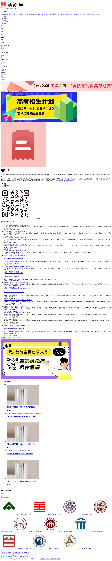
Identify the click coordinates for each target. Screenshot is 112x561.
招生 (2, 31)
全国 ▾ (4, 11)
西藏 (89, 14)
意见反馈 (20, 553)
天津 (7, 14)
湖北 (44, 14)
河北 (25, 14)
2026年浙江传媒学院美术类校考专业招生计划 (16, 225)
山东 (30, 14)
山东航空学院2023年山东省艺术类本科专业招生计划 (18, 300)
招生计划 (16, 91)
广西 (55, 14)
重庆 (13, 14)
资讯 (2, 28)
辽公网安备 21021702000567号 (22, 556)
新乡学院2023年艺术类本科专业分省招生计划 (16, 306)
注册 (4, 69)
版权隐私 (8, 553)
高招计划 (6, 186)
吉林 (18, 14)
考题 (2, 39)
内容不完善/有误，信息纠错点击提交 (64, 180)
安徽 (60, 14)
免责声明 (14, 553)
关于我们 (3, 553)
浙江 (38, 14)
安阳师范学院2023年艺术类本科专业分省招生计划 (17, 282)
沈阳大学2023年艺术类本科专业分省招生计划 (14, 292)
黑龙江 (21, 14)
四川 (71, 14)
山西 (33, 14)
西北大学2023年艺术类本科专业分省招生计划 (16, 319)
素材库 (5, 23)
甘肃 (66, 14)
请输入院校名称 (5, 497)
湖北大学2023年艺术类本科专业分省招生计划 (14, 328)
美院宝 (42, 559)
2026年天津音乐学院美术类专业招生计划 (15, 250)
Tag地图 (57, 559)
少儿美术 (6, 21)
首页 (5, 17)
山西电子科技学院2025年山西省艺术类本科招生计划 (18, 266)
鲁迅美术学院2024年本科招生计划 (11, 276)
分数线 (2, 37)
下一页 (19, 338)
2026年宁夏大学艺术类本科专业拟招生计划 (13, 258)
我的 (3, 79)
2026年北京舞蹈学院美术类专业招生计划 (15, 244)
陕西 (58, 14)
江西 (49, 14)
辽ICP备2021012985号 (7, 556)
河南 (28, 14)
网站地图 (53, 559)
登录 (2, 69)
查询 (2, 34)
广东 (52, 14)
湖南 (41, 14)
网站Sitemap (47, 559)
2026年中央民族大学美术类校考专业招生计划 (16, 231)
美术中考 (6, 20)
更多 (5, 384)
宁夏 (86, 14)
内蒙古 (75, 14)
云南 (81, 14)
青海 (69, 14)
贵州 (78, 14)
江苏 (36, 14)
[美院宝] (12, 10)
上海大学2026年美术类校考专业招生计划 (15, 237)
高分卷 (2, 42)
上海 (10, 14)
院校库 (5, 18)
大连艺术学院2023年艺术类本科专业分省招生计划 (17, 312)
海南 (63, 14)
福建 (47, 14)
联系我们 (26, 553)
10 (6, 338)
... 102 (8, 338)
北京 (4, 14)
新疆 (84, 14)
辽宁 (15, 14)
